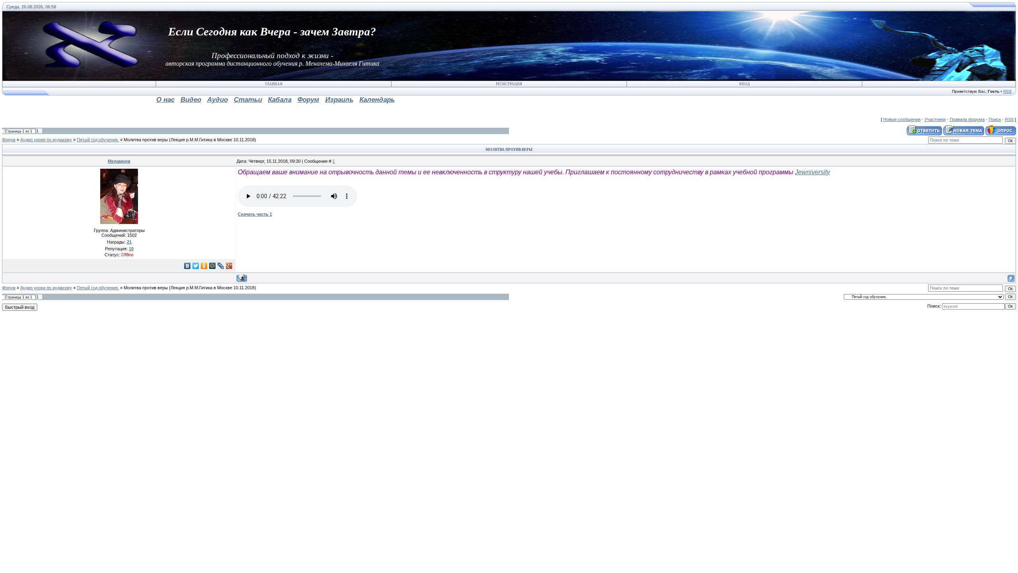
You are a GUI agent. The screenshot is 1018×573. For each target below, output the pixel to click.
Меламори (119, 161)
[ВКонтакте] (187, 266)
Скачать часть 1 (255, 214)
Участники (935, 119)
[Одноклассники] (204, 266)
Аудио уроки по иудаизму (46, 139)
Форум (9, 139)
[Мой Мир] (212, 266)
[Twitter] (196, 266)
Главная (273, 84)
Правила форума (967, 119)
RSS (1007, 91)
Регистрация (509, 84)
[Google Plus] (229, 266)
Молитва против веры (146, 139)
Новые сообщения (902, 119)
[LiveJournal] (221, 266)
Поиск (995, 119)
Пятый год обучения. (98, 139)
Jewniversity (812, 172)
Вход (744, 84)
